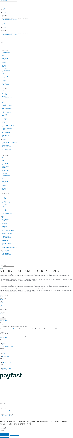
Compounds (5, 92)
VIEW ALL (4, 122)
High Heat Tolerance (6, 132)
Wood (3, 129)
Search (1, 42)
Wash (3, 56)
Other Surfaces (5, 66)
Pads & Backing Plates (7, 97)
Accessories (4, 68)
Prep (3, 90)
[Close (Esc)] (16, 435)
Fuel (3, 116)
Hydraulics (4, 118)
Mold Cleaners (5, 148)
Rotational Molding (6, 150)
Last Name (2, 432)
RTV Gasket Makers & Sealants (8, 133)
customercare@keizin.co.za (12, 328)
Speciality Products (6, 138)
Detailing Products (6, 140)
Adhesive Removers (6, 146)
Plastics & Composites (7, 128)
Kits (3, 55)
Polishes (4, 93)
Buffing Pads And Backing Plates (9, 142)
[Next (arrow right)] (7, 437)
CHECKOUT (15, 19)
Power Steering (5, 119)
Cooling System (5, 114)
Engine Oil (4, 115)
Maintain (4, 62)
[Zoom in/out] (2, 435)
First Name (2, 430)
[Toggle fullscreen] (7, 435)
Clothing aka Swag (6, 52)
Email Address (3, 428)
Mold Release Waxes (6, 149)
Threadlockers (5, 135)
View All (1, 296)
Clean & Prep (5, 58)
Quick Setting (5, 126)
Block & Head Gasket (6, 112)
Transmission (5, 121)
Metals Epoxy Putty (6, 131)
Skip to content (3, 0)
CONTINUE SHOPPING (7, 19)
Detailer (4, 96)
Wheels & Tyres (5, 65)
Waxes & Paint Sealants (7, 94)
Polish (3, 59)
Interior (3, 63)
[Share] (12, 435)
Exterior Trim (5, 54)
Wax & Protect (5, 61)
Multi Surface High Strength (8, 125)
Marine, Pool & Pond (6, 136)
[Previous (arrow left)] (2, 437)
